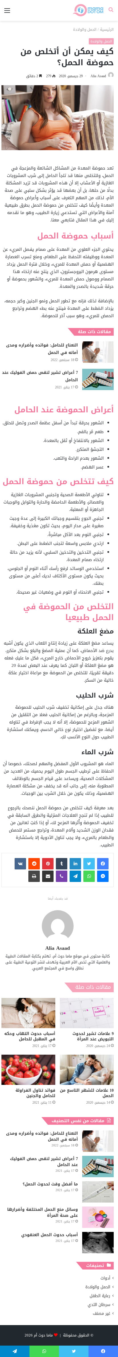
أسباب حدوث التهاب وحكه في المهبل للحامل (29, 1036)
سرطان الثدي (99, 1305)
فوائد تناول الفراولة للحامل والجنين (35, 1093)
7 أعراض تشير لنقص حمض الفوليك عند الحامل (40, 376)
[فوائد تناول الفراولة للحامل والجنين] (28, 1070)
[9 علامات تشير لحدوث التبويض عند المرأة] (87, 1013)
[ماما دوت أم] (88, 10)
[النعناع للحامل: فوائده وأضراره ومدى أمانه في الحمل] (98, 352)
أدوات (105, 1278)
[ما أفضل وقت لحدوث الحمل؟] (98, 1192)
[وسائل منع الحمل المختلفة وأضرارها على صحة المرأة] (98, 1217)
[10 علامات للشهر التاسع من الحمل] (87, 1070)
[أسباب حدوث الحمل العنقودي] (98, 1242)
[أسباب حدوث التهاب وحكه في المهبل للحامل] (28, 1013)
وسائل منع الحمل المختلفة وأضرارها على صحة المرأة (42, 1212)
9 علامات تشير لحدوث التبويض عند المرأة (93, 1036)
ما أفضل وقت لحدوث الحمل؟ (50, 1184)
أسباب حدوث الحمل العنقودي (49, 1235)
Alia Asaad (98, 76)
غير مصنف (101, 1314)
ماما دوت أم (43, 1335)
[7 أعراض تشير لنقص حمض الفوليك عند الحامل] (98, 379)
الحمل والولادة (85, 29)
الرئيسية (107, 29)
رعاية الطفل (100, 1296)
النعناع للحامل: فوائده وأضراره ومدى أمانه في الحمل (42, 348)
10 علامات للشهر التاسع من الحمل (87, 1093)
